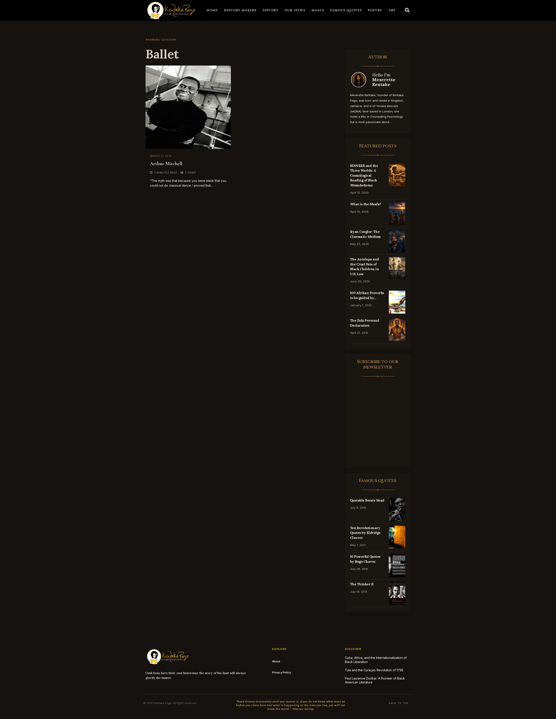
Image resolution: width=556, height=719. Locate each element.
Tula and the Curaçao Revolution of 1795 (374, 670)
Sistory (270, 10)
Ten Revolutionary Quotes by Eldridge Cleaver (365, 533)
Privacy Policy (281, 672)
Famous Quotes (346, 10)
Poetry (375, 10)
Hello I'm (383, 79)
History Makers (240, 10)
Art (392, 10)
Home (212, 10)
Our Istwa (295, 10)
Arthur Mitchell (166, 164)
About (276, 661)
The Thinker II (362, 584)
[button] (407, 10)
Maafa (317, 10)
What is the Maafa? (365, 204)
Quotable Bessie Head (367, 500)
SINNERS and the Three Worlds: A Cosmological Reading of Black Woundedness (364, 175)
